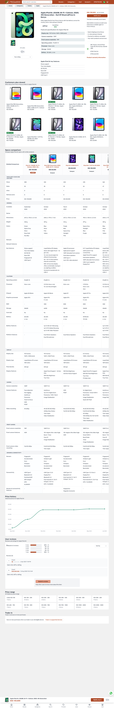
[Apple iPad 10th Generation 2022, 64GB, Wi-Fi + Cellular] (52, 158)
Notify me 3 (97, 15)
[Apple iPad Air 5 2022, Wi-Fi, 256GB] (72, 158)
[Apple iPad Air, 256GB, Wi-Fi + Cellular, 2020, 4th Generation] (32, 158)
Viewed (89, 706)
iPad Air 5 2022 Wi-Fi (72, 165)
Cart (80, 2)
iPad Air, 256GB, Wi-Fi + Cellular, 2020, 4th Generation (33, 166)
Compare (52, 172)
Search (50, 706)
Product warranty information (96, 57)
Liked (76, 706)
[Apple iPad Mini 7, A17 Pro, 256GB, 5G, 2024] (91, 158)
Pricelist (63, 706)
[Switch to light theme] (107, 2)
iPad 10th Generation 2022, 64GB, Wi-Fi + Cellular (52, 166)
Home (11, 706)
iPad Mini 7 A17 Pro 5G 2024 (91, 165)
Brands (24, 706)
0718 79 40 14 (94, 51)
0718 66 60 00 (94, 54)
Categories (37, 706)
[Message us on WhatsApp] (104, 2)
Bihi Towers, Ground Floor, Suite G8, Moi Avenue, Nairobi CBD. (98, 46)
